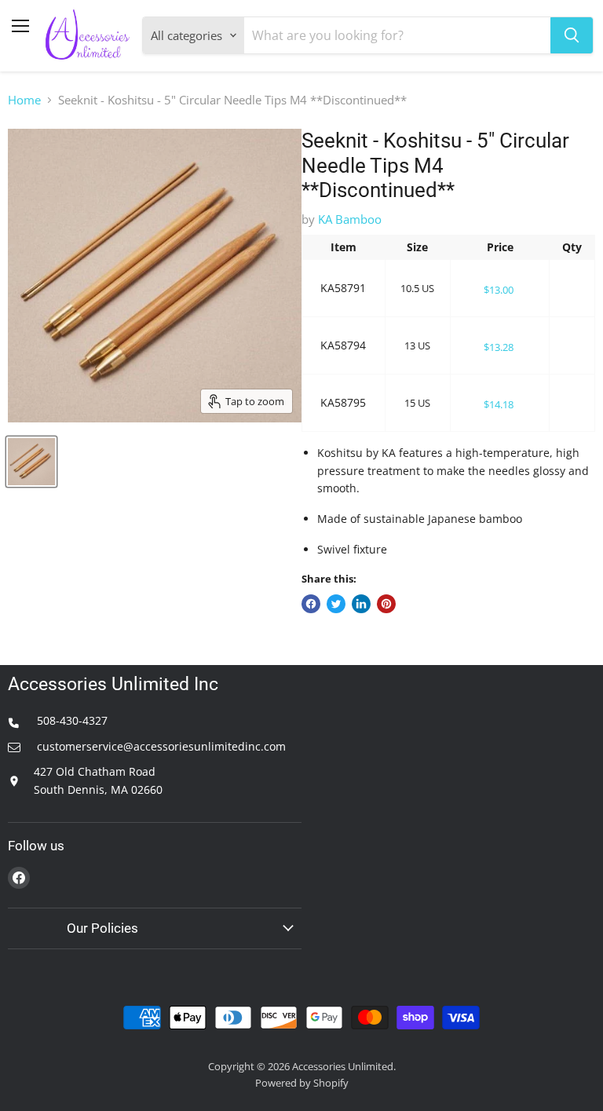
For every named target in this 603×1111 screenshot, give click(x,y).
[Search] (571, 35)
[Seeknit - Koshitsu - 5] (31, 462)
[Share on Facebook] (311, 603)
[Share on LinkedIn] (361, 603)
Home (24, 100)
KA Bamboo (350, 219)
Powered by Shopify (302, 1083)
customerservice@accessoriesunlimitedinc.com (160, 746)
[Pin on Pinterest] (386, 603)
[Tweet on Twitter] (336, 603)
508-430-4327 (71, 720)
